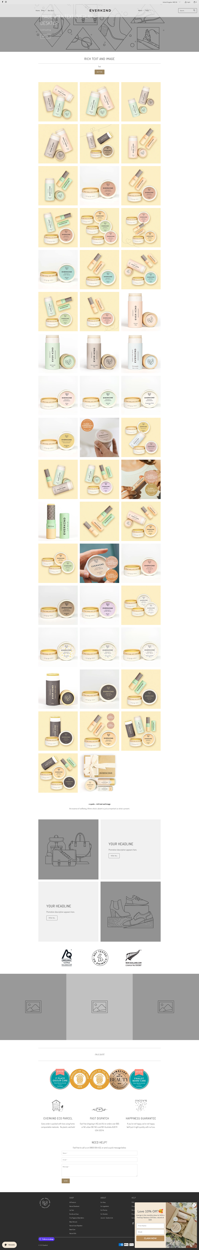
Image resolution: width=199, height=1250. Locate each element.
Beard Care (72, 1229)
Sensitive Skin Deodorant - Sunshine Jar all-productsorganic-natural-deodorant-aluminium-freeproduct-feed (58, 437)
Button (99, 72)
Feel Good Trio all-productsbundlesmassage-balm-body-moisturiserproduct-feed (99, 227)
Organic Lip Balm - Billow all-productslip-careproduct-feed (58, 521)
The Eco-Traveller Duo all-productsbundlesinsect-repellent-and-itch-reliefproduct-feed (58, 731)
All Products (72, 1202)
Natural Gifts (72, 1233)
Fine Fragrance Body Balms (76, 1218)
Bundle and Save (74, 1214)
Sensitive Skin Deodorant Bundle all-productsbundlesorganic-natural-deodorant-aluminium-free (141, 437)
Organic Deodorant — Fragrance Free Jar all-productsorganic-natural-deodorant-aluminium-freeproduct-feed (141, 395)
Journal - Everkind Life (107, 1218)
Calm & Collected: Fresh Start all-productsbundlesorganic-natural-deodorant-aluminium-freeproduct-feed (58, 479)
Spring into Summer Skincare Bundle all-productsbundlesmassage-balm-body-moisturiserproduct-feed (58, 563)
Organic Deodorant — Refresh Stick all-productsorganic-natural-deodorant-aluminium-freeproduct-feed (58, 353)
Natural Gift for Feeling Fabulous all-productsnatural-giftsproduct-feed (99, 773)
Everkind (45, 1245)
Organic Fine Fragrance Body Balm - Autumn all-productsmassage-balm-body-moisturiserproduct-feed (99, 185)
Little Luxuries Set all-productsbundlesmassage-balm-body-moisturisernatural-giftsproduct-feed (141, 227)
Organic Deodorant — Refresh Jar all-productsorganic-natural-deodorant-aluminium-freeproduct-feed (99, 395)
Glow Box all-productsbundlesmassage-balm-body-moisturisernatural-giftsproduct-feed (99, 311)
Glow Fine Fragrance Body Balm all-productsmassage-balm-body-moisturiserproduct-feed (141, 563)
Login (188, 2)
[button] (44, 11)
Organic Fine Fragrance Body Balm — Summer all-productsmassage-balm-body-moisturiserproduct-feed (99, 563)
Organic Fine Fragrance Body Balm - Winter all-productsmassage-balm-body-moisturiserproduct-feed (58, 269)
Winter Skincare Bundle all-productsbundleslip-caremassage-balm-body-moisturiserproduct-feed (99, 269)
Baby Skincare (73, 1222)
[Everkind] (100, 10)
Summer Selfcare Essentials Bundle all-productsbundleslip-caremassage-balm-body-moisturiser (141, 521)
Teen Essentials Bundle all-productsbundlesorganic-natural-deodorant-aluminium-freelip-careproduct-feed (58, 185)
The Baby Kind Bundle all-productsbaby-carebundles (141, 605)
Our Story (103, 1202)
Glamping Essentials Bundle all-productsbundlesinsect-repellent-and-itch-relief (141, 689)
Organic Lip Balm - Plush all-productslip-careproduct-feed (141, 479)
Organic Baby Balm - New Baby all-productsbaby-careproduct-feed (58, 647)
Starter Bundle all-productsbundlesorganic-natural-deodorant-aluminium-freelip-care (141, 143)
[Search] (194, 10)
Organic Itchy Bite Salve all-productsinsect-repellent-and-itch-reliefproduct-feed (99, 689)
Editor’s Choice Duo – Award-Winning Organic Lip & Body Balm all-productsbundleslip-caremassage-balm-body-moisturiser (99, 731)
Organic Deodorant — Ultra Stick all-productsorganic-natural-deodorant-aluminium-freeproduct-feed (141, 311)
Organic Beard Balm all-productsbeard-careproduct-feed (58, 605)
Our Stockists (104, 1214)
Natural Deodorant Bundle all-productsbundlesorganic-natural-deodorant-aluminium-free (58, 101)
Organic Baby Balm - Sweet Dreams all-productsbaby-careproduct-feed (141, 647)
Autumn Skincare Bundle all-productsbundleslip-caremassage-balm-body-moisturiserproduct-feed (141, 185)
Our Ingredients (105, 1206)
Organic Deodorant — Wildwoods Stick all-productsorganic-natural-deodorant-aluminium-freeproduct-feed (99, 353)
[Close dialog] (194, 1205)
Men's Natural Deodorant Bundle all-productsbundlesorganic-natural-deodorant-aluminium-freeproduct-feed (141, 101)
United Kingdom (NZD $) (170, 2)
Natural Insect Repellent (75, 1225)
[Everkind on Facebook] (2, 2)
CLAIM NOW (150, 1238)
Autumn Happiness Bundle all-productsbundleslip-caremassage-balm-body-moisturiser (58, 227)
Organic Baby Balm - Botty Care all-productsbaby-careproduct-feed (99, 647)
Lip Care (71, 1210)
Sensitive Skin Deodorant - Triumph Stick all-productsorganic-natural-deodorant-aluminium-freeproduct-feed (141, 353)
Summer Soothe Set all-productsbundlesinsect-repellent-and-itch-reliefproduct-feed (58, 773)
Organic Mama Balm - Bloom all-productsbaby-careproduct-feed (99, 605)
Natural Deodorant (74, 1206)
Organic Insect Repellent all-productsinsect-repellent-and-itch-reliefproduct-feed (58, 689)
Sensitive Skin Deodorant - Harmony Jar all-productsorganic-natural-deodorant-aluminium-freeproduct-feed (99, 437)
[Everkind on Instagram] (6, 2)
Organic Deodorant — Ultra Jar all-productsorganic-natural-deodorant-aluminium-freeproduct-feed (58, 395)
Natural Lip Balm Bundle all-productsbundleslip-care (99, 521)
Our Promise (104, 1210)
